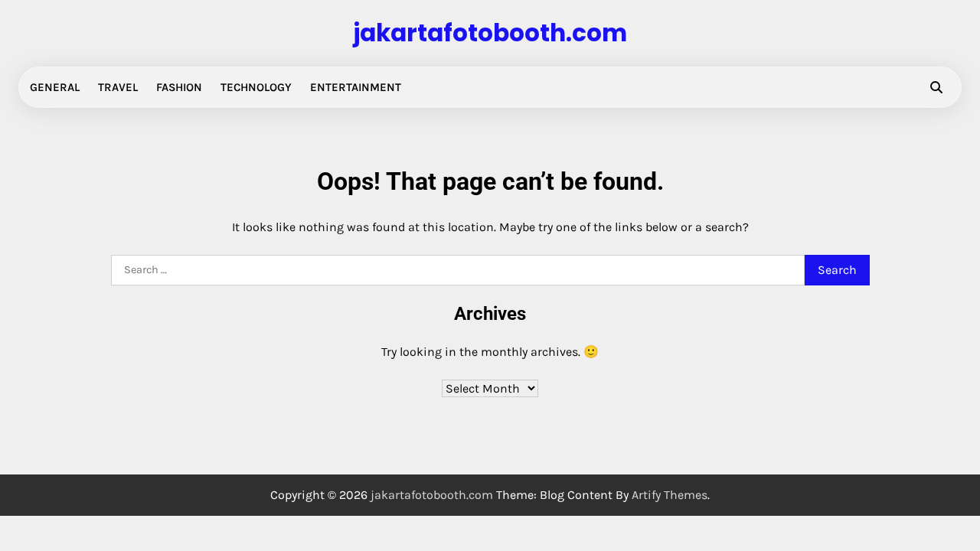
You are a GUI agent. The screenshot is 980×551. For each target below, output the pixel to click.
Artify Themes (669, 494)
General (55, 87)
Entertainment (355, 87)
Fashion (179, 87)
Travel (118, 87)
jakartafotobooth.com (490, 33)
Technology (256, 87)
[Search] (936, 87)
